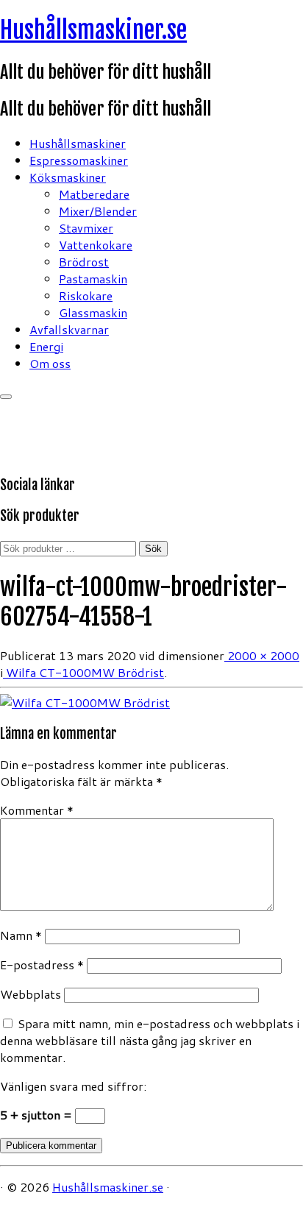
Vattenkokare (95, 244)
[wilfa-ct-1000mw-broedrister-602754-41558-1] (85, 702)
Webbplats (30, 993)
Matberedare (94, 193)
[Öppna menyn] (6, 396)
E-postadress (42, 964)
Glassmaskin (93, 312)
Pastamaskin (93, 278)
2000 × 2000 (261, 655)
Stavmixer (86, 227)
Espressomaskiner (78, 160)
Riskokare (86, 295)
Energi (46, 346)
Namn (21, 935)
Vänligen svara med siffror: (73, 1085)
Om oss (50, 363)
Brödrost (84, 261)
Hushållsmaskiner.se (93, 30)
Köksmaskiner (67, 177)
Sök (153, 548)
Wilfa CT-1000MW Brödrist (83, 672)
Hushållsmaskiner (77, 143)
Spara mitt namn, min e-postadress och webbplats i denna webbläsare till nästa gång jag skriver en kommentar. (149, 1040)
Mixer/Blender (98, 210)
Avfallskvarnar (69, 329)
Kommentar (37, 809)
